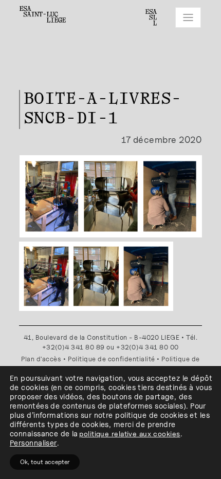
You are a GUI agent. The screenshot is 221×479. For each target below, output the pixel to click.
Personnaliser (33, 442)
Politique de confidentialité (111, 359)
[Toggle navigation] (188, 17)
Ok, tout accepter (44, 462)
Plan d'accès (41, 359)
